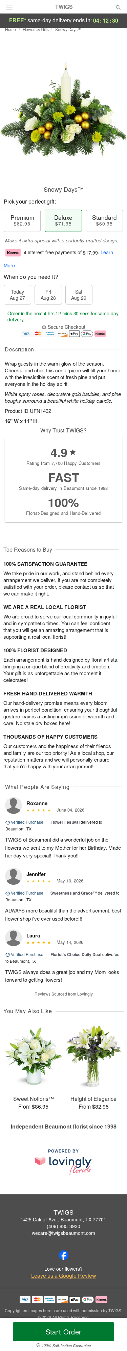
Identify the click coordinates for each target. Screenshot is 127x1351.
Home (10, 29)
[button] (112, 1335)
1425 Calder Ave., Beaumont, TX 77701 (63, 1219)
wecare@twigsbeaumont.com (63, 1232)
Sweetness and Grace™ (73, 893)
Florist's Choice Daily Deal (75, 954)
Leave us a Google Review (63, 1275)
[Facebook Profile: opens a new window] (63, 1255)
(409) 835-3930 (63, 1226)
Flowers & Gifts (36, 29)
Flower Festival (65, 822)
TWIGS (64, 6)
